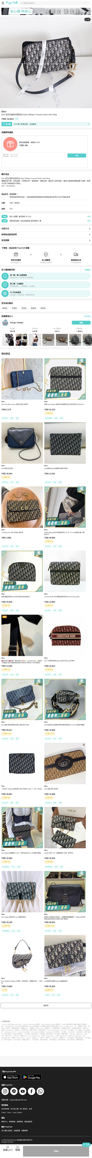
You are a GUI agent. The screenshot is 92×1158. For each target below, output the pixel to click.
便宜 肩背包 (44, 1040)
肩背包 (17, 203)
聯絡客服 (12, 1121)
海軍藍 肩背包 (76, 1028)
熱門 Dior (9, 1036)
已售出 (56, 1151)
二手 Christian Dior (34, 1036)
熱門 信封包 (8, 1040)
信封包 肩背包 (17, 1034)
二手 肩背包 (35, 1040)
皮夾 (30, 1109)
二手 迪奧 (27, 1034)
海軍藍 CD (47, 1028)
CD (75, 1026)
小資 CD (42, 1038)
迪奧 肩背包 (42, 1030)
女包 (11, 203)
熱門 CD (48, 1038)
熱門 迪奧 (49, 1034)
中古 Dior (16, 1036)
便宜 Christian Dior (48, 1036)
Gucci (9, 1112)
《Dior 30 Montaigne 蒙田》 (31, 1024)
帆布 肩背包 (8, 1034)
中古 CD (55, 1038)
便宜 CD (35, 1038)
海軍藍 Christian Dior (36, 1028)
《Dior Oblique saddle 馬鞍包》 (50, 1024)
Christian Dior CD (10, 1032)
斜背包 (43, 308)
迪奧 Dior (86, 1028)
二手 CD (28, 1038)
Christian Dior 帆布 (23, 1032)
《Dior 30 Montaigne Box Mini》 (11, 1024)
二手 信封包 (70, 1038)
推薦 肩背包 (80, 1040)
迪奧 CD (17, 1030)
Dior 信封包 (79, 1030)
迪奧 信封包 (33, 1030)
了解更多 (87, 270)
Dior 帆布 (71, 1030)
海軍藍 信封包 (66, 1028)
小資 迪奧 (42, 1034)
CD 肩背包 (79, 1032)
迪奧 (56, 1026)
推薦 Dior (23, 1036)
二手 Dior (72, 1034)
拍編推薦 (17, 1130)
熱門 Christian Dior (75, 1036)
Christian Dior (68, 1026)
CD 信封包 (71, 1032)
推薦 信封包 (26, 1040)
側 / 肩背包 (24, 1109)
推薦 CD (62, 1038)
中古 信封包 (17, 1040)
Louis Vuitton (17, 1112)
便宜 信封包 (79, 1038)
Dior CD (63, 1030)
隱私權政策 (28, 1121)
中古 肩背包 (71, 1040)
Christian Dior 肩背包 (53, 1032)
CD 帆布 (63, 1032)
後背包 (33, 308)
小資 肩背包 (53, 1040)
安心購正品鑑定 (6, 1130)
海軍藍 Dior (24, 1028)
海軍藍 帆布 (56, 1028)
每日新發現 (5, 1109)
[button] (12, 330)
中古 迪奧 (57, 1034)
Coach (3, 1112)
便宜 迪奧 (34, 1034)
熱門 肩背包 (62, 1040)
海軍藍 (80, 1026)
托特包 (23, 308)
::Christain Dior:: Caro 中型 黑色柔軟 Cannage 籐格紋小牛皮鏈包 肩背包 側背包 (29, 1026)
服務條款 (20, 1121)
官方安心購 (14, 1109)
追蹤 (81, 323)
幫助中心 (4, 1121)
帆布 (85, 1026)
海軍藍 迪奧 (15, 1028)
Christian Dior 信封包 (38, 1032)
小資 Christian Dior (61, 1036)
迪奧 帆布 (25, 1030)
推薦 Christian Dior (18, 1038)
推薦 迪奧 (64, 1034)
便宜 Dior (79, 1034)
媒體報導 (24, 1130)
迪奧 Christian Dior (7, 1030)
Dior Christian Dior (53, 1030)
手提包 (14, 308)
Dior (11, 209)
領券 (76, 155)
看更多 (46, 1005)
